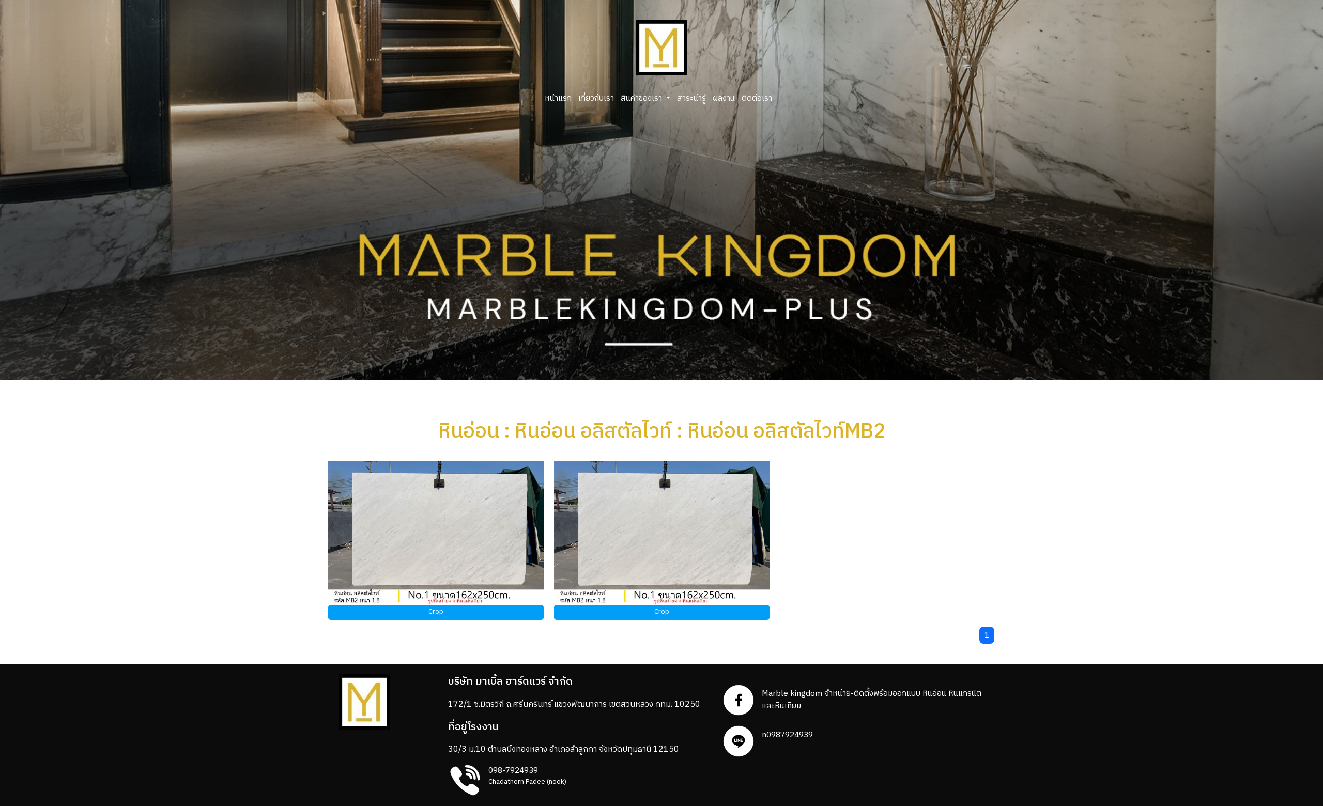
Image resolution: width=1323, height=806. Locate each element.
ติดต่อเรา (757, 98)
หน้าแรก (558, 98)
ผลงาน (724, 98)
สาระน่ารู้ (691, 98)
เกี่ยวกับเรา (596, 98)
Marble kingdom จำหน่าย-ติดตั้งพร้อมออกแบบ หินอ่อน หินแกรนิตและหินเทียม (871, 699)
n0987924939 (787, 735)
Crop (435, 611)
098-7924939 (513, 770)
